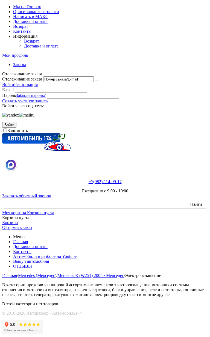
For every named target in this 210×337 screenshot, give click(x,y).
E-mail (8, 89)
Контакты (22, 31)
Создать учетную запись (25, 101)
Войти (8, 84)
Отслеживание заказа (22, 79)
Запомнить (18, 130)
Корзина (10, 222)
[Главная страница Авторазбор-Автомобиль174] (36, 149)
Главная (20, 241)
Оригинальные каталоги (36, 11)
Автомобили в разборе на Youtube (45, 256)
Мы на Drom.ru (27, 6)
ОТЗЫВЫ (22, 266)
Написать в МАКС (30, 16)
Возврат (20, 26)
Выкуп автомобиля (31, 261)
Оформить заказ (17, 227)
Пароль (9, 95)
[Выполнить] (97, 80)
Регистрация (26, 84)
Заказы (19, 64)
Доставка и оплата (30, 21)
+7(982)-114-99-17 (105, 181)
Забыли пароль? (31, 95)
